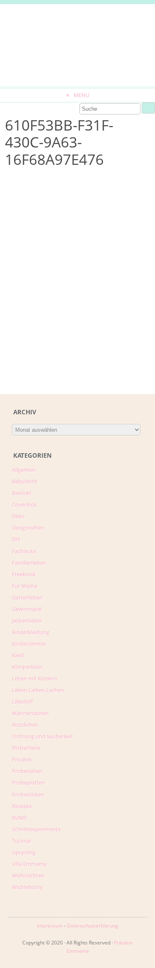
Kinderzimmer (29, 643)
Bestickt (21, 493)
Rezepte (22, 806)
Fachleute (24, 551)
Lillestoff (22, 701)
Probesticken (28, 794)
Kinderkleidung (30, 632)
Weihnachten (28, 875)
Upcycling (24, 852)
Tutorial (21, 840)
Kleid (18, 655)
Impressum (50, 926)
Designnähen (28, 527)
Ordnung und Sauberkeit (42, 736)
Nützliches (25, 724)
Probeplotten (28, 782)
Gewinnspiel (27, 609)
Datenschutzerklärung (92, 926)
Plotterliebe (26, 748)
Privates (22, 759)
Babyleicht (25, 481)
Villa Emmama (29, 864)
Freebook (24, 574)
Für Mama (24, 586)
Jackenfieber (27, 620)
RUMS (19, 817)
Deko (18, 516)
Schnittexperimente (36, 829)
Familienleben (29, 562)
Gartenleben (27, 597)
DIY (16, 539)
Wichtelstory (27, 887)
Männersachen (30, 713)
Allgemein (24, 469)
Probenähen (27, 771)
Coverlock (24, 504)
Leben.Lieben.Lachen (38, 690)
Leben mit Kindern (34, 678)
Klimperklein (27, 667)
